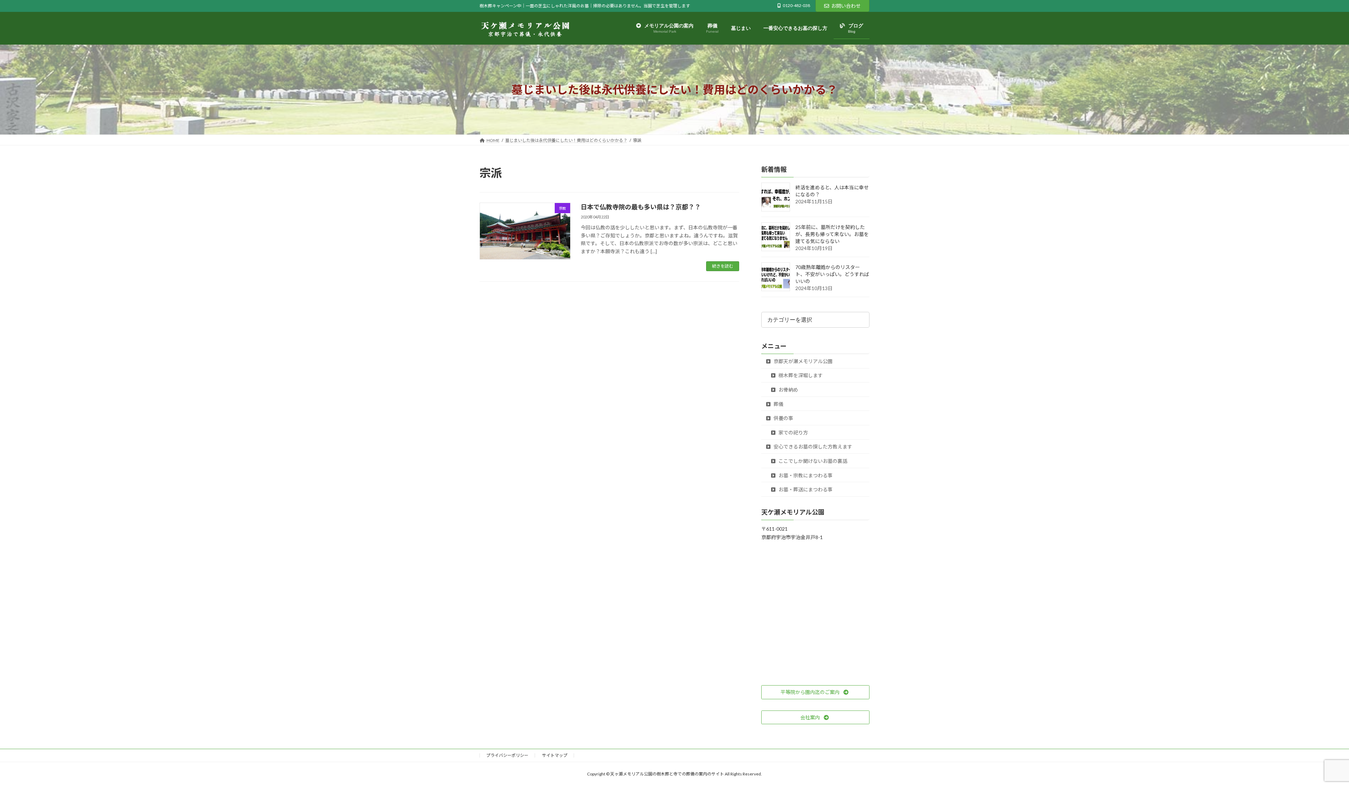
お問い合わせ (846, 6)
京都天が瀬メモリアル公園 (803, 361)
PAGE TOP (1313, 755)
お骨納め (787, 390)
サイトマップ (554, 755)
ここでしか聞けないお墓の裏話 (812, 461)
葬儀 (778, 404)
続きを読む (722, 266)
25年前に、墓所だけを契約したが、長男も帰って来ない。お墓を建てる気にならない (832, 234)
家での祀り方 (792, 432)
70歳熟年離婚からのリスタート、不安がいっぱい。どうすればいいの (832, 274)
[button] (815, 692)
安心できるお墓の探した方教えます (812, 447)
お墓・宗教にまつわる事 (805, 475)
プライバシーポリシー (507, 755)
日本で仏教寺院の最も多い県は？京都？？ (641, 207)
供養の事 (783, 418)
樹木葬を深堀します (800, 376)
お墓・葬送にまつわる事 (805, 490)
